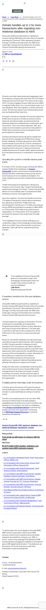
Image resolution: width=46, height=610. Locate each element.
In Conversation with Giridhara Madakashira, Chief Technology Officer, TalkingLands (23, 501)
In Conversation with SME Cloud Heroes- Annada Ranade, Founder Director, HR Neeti (22, 485)
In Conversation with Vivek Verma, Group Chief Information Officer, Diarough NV (21, 464)
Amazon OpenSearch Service (18, 407)
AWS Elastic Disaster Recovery (16, 412)
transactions (22, 427)
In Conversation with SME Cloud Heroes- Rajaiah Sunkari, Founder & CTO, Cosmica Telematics (22, 480)
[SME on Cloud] (23, 4)
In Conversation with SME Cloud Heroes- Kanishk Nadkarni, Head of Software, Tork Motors (22, 475)
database (34, 425)
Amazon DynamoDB (10, 425)
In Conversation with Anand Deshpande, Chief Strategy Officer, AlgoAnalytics (21, 469)
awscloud (26, 425)
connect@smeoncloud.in (16, 568)
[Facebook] (4, 581)
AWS (20, 425)
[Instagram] (16, 581)
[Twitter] (42, 11)
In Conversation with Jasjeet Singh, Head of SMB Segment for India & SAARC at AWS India (22, 496)
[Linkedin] (12, 581)
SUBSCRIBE (17, 11)
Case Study (15, 17)
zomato (31, 427)
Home (4, 17)
